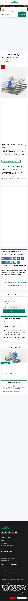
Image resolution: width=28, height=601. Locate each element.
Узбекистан (15, 59)
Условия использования (7, 574)
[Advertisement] (14, 33)
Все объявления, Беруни (7, 545)
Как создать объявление (7, 558)
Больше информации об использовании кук (11, 594)
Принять (12, 598)
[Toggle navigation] (4, 2)
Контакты (3, 570)
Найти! (23, 14)
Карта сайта (4, 543)
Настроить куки (21, 598)
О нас (2, 556)
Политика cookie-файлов (7, 572)
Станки (16, 10)
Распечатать (22, 282)
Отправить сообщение (15, 311)
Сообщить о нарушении (14, 285)
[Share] (3, 258)
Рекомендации (5, 560)
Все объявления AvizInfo (7, 547)
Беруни (6, 10)
